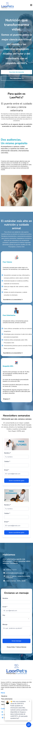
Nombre (7, 453)
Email (6, 470)
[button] (31, 5)
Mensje (5, 624)
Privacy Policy (11, 647)
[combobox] (16, 619)
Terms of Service (21, 647)
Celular (7, 461)
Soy (4, 615)
